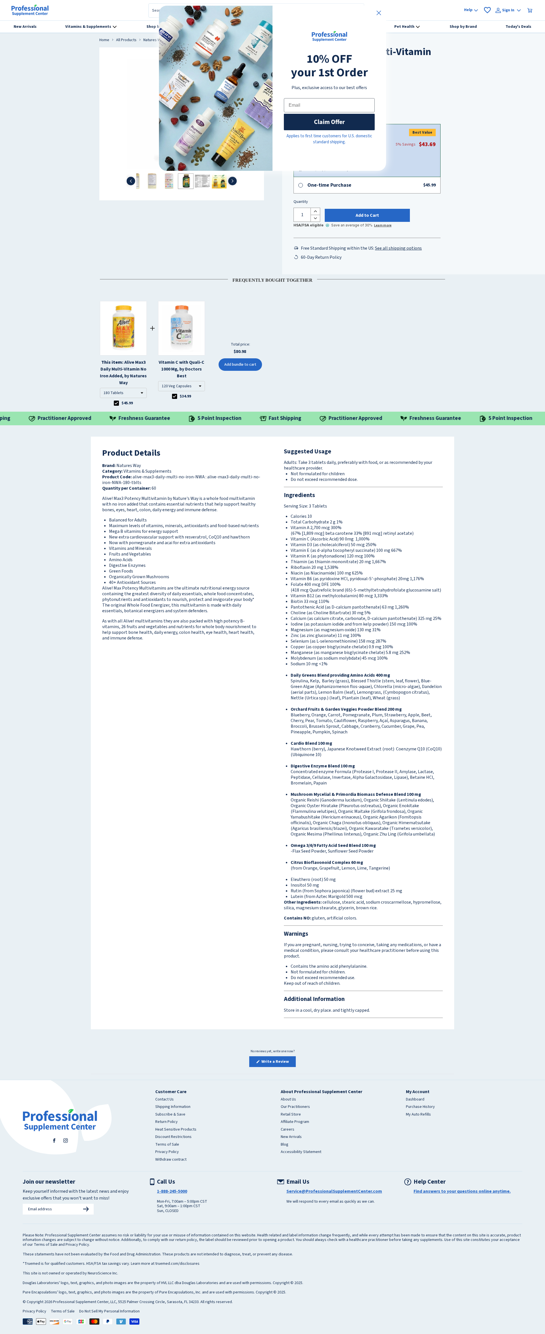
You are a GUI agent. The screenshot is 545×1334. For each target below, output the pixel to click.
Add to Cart (367, 215)
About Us (288, 1099)
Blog (284, 1144)
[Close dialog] (379, 13)
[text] (272, 279)
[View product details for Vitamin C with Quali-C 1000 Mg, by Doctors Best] (181, 328)
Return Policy (166, 1122)
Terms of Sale (167, 1144)
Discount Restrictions (173, 1137)
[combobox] (123, 393)
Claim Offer (329, 122)
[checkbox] (116, 403)
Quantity (301, 202)
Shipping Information (172, 1107)
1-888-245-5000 (172, 1191)
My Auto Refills (418, 1114)
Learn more (382, 225)
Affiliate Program (295, 1122)
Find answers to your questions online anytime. (462, 1191)
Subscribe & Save (170, 1114)
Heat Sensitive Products (175, 1129)
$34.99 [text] (185, 396)
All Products (126, 40)
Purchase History (420, 1107)
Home (104, 40)
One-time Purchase (329, 185)
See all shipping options (398, 248)
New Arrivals (291, 1137)
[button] (123, 393)
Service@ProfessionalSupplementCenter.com (334, 1191)
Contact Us (164, 1099)
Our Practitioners (295, 1107)
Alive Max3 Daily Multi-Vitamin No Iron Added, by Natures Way (123, 372)
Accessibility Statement (301, 1152)
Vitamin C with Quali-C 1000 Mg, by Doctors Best (181, 369)
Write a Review (278, 1063)
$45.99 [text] (127, 403)
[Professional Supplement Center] (30, 10)
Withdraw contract (170, 1159)
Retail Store (291, 1114)
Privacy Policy (167, 1152)
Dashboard (415, 1099)
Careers (287, 1129)
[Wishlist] (487, 10)
